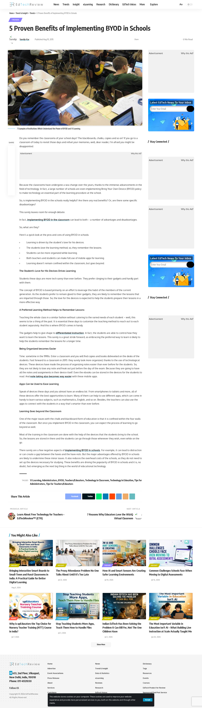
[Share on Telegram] (165, 39)
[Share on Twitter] (146, 39)
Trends (15, 20)
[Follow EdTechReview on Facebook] (152, 148)
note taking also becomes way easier (51, 376)
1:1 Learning (35, 480)
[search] (176, 4)
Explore (154, 4)
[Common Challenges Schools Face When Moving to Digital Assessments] (171, 553)
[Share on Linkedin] (155, 39)
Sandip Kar (24, 39)
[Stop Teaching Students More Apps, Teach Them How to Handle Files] (77, 606)
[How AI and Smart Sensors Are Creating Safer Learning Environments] (124, 553)
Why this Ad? (136, 153)
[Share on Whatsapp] (151, 39)
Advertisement (26, 153)
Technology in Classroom (97, 480)
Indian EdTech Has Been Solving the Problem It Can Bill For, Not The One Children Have (122, 627)
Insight (14, 565)
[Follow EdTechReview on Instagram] (176, 148)
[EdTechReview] (26, 4)
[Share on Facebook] (142, 39)
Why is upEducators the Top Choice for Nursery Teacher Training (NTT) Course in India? (30, 627)
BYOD (61, 480)
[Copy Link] (174, 39)
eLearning (62, 618)
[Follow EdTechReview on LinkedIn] (183, 148)
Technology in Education (121, 480)
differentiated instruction (70, 332)
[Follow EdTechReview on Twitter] (160, 148)
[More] (178, 39)
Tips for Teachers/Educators (59, 483)
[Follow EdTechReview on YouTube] (168, 148)
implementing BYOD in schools (82, 450)
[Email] (169, 39)
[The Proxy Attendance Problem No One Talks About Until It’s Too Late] (77, 553)
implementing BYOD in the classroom (48, 219)
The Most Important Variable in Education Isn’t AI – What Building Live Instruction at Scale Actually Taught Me (170, 627)
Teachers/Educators (74, 480)
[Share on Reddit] (160, 39)
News (13, 618)
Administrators (49, 480)
